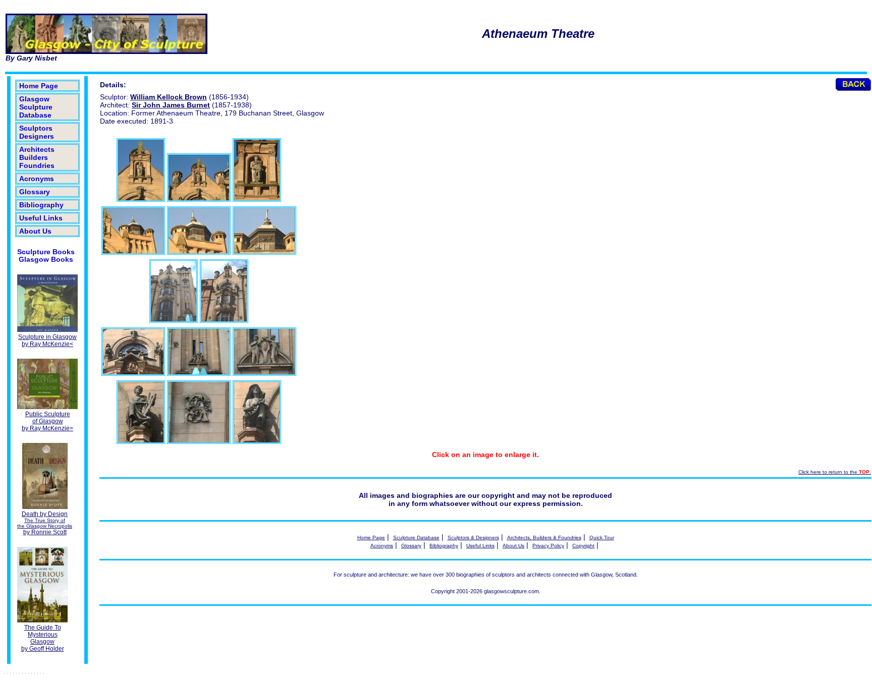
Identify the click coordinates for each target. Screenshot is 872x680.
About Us (35, 231)
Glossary (34, 192)
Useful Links (41, 218)
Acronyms (36, 179)
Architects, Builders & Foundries (544, 537)
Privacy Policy (548, 545)
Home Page (38, 86)
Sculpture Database (416, 537)
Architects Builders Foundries (37, 157)
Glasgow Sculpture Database (35, 107)
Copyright (583, 545)
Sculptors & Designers (473, 537)
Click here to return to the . (834, 472)
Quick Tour (601, 537)
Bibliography (41, 205)
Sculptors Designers (36, 132)
